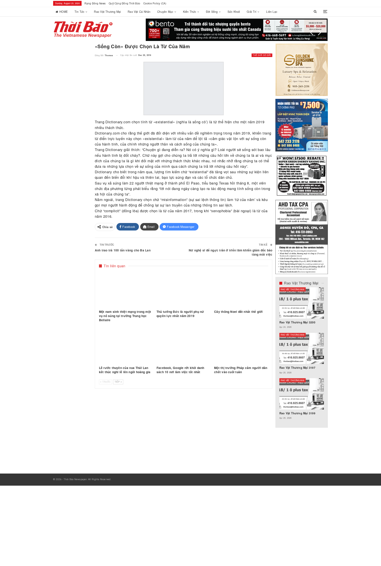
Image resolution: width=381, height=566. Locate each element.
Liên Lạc (271, 12)
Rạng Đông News (95, 3)
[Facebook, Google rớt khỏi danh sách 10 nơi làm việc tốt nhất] (184, 345)
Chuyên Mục (165, 12)
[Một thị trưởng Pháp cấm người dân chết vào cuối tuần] (241, 345)
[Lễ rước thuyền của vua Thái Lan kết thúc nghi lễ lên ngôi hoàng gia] (126, 345)
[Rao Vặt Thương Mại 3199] (301, 393)
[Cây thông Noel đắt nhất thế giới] (241, 289)
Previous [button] (311, 32)
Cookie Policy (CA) (154, 3)
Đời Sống (212, 12)
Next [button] (319, 32)
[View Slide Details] (237, 29)
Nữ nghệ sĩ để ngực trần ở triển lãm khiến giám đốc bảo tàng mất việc (230, 252)
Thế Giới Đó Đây (262, 55)
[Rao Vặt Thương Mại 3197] (301, 348)
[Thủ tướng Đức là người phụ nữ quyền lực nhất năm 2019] (184, 289)
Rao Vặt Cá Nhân (139, 12)
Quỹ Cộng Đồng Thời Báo (124, 3)
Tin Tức (79, 12)
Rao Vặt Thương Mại (107, 12)
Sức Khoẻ (234, 12)
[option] (301, 355)
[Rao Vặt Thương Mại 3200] (301, 303)
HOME (63, 12)
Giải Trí (251, 12)
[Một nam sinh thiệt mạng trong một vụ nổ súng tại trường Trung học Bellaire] (126, 289)
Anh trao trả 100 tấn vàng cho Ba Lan (123, 250)
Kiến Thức (189, 12)
